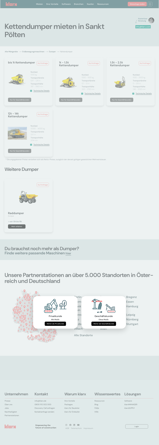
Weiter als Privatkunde (55, 324)
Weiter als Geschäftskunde (103, 324)
